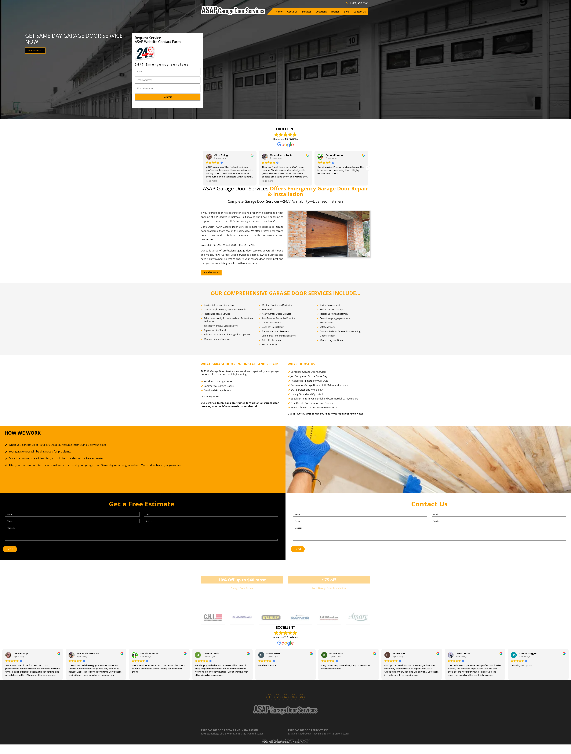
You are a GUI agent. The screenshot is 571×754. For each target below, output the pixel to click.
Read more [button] (211, 181)
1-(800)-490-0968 (358, 3)
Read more (210, 272)
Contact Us (359, 11)
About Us (292, 11)
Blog (346, 11)
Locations (321, 11)
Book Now (34, 50)
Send (10, 549)
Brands (335, 11)
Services (306, 11)
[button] (368, 168)
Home (279, 11)
